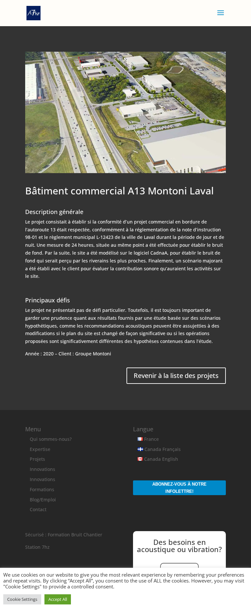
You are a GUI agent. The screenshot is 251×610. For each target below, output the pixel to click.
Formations (42, 489)
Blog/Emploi (43, 499)
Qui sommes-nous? (51, 439)
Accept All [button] (57, 599)
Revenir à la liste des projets (176, 375)
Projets (37, 459)
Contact (38, 509)
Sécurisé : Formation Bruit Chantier (63, 534)
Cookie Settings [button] (22, 599)
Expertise (40, 449)
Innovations (42, 469)
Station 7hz (37, 547)
